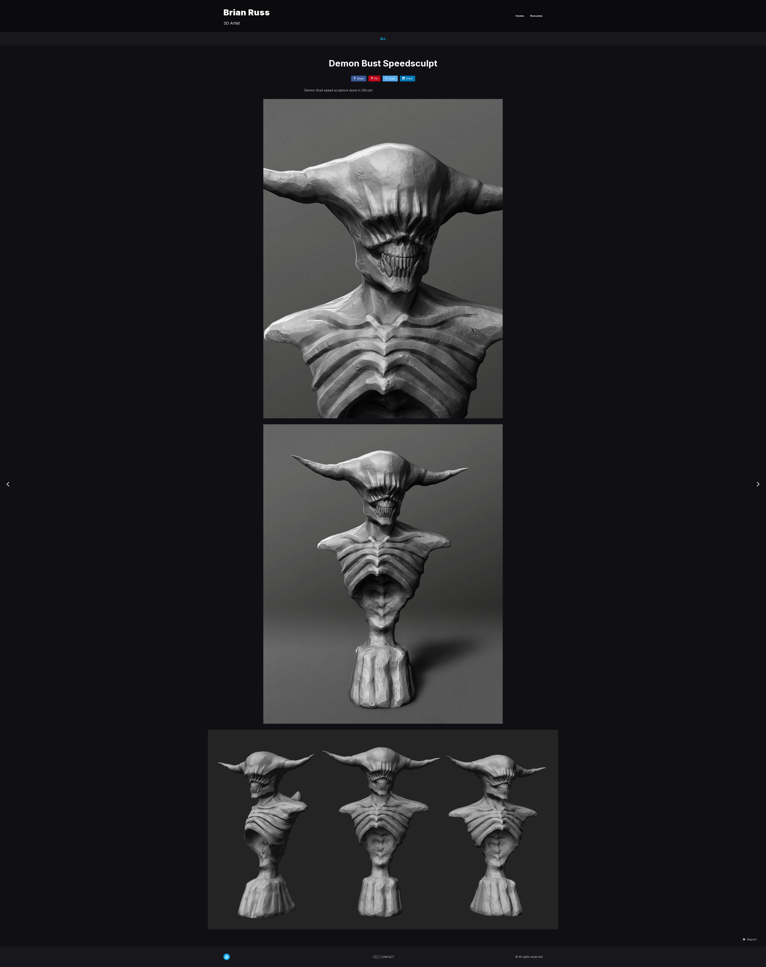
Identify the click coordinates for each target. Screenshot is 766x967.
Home (520, 15)
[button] (749, 939)
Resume (536, 15)
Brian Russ (246, 12)
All (383, 39)
